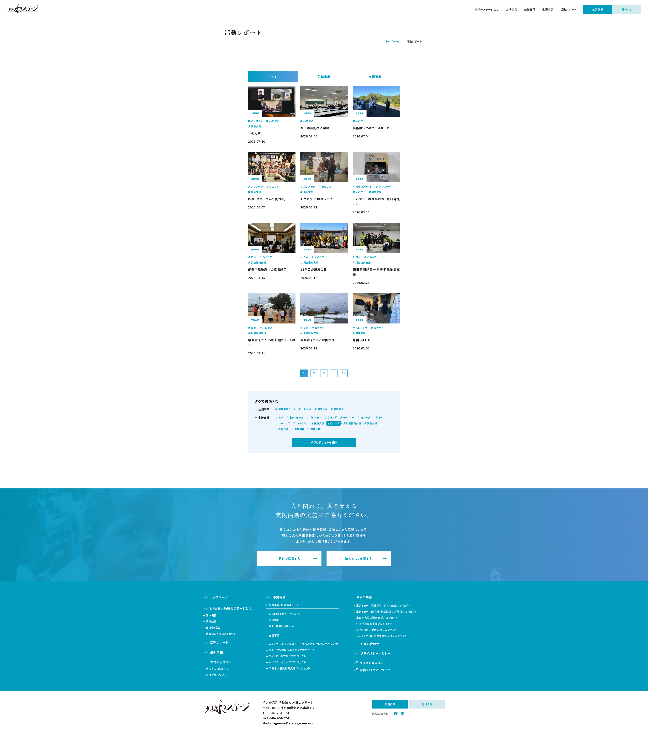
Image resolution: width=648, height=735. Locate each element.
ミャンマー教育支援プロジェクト (287, 656)
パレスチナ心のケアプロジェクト (287, 662)
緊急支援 (372, 423)
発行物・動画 (213, 627)
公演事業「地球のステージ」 (285, 605)
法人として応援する (217, 668)
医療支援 (319, 423)
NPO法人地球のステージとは (231, 608)
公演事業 (511, 9)
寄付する (627, 9)
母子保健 (299, 429)
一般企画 (307, 409)
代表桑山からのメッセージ (221, 633)
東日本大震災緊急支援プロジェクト (377, 617)
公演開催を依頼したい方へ (284, 613)
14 (344, 373)
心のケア (335, 423)
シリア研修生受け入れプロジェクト (376, 629)
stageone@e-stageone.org (292, 723)
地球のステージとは (487, 9)
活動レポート (568, 9)
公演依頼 (597, 9)
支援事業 (548, 9)
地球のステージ (286, 409)
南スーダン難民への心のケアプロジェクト (293, 650)
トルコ (382, 417)
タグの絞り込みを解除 (324, 442)
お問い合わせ (369, 644)
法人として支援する (358, 558)
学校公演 (339, 409)
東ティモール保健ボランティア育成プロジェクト (383, 605)
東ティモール (296, 417)
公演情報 (274, 619)
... (333, 373)
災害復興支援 (353, 423)
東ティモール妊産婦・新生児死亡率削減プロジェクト (386, 611)
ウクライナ (302, 423)
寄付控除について (216, 674)
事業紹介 (279, 597)
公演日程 (530, 9)
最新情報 (216, 652)
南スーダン (367, 417)
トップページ (393, 41)
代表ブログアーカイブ (375, 670)
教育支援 (283, 429)
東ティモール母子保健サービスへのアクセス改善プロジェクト (304, 644)
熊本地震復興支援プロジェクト (374, 623)
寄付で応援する (289, 558)
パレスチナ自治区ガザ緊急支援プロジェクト (381, 636)
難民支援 (315, 429)
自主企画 (323, 409)
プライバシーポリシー (375, 653)
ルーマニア (284, 423)
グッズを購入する (372, 663)
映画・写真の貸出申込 (281, 626)
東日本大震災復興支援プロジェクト (289, 668)
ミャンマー (349, 417)
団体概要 (211, 615)
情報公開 (211, 621)
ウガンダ (332, 417)
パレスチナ (315, 417)
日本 (281, 417)
